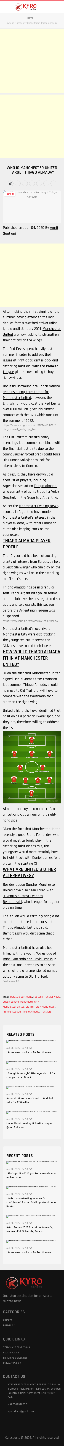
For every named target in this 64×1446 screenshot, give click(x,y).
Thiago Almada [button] (45, 485)
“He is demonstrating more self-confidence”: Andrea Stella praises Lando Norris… (31, 1202)
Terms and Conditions (16, 1347)
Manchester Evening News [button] (38, 506)
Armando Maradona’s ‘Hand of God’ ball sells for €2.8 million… (30, 1100)
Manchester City (29, 1002)
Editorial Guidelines (15, 1358)
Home (30, 18)
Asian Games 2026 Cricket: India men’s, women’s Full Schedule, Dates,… (29, 1229)
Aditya (28, 1048)
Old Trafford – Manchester (41, 1007)
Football (10, 193)
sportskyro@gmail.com (21, 1411)
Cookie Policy (11, 1352)
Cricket (7, 1320)
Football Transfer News (47, 997)
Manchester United (14, 1007)
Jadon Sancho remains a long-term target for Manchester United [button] (31, 392)
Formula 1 (9, 1325)
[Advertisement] (32, 61)
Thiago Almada (31, 1012)
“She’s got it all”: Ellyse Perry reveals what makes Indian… (31, 1175)
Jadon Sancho (11, 1002)
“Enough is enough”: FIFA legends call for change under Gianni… (30, 1075)
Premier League (12, 1012)
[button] (6, 6)
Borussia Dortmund (21, 997)
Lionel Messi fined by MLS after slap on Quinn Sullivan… (29, 1125)
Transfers (45, 1012)
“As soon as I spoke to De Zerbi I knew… (29, 1052)
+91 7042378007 (17, 1404)
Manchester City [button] (15, 634)
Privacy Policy (12, 1363)
